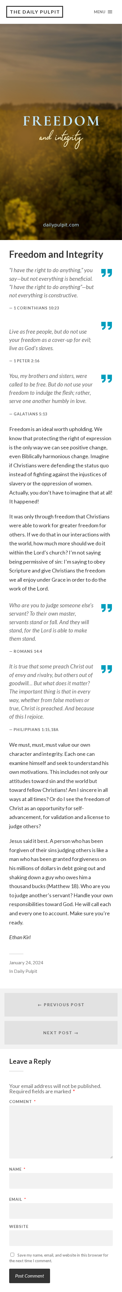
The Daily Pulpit (35, 11)
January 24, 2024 (26, 962)
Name (17, 1169)
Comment (22, 1102)
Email (17, 1199)
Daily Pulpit (25, 971)
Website (18, 1227)
